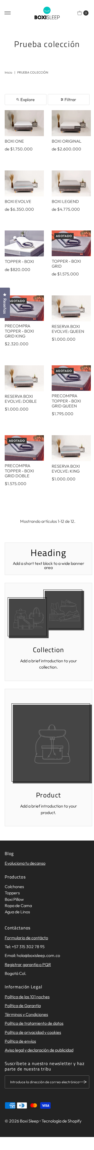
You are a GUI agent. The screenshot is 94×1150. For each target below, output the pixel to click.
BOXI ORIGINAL (66, 141)
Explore (27, 99)
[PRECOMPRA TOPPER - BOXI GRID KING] (24, 308)
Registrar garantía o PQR (28, 964)
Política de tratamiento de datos (34, 1023)
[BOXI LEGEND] (71, 183)
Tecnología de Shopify (61, 1120)
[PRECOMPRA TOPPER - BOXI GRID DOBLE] (24, 448)
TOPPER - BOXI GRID (66, 264)
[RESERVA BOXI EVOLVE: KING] (71, 448)
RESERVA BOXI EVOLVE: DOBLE (21, 399)
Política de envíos (20, 1041)
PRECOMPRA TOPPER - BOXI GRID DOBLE (19, 470)
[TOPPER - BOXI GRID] (71, 243)
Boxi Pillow (14, 899)
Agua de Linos (17, 911)
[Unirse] (82, 1081)
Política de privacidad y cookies (33, 1032)
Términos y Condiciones (26, 1014)
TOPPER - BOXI (19, 261)
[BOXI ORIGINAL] (71, 123)
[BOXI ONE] (24, 123)
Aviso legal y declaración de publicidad (39, 1050)
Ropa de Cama (18, 905)
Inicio (8, 72)
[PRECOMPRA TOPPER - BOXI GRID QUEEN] (71, 378)
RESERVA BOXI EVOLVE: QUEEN (68, 329)
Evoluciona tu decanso (25, 863)
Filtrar (70, 99)
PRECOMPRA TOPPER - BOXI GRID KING (19, 331)
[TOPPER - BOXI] (24, 243)
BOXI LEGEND (65, 201)
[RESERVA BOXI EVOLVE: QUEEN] (71, 308)
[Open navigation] (8, 12)
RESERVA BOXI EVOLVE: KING (66, 469)
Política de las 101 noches (27, 996)
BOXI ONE (14, 141)
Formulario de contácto (26, 937)
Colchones (14, 886)
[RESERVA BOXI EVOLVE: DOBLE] (24, 378)
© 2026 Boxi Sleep (22, 1120)
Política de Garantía (23, 1005)
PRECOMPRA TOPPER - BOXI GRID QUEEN (66, 400)
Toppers (12, 892)
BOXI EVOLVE (18, 201)
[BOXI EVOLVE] (24, 183)
